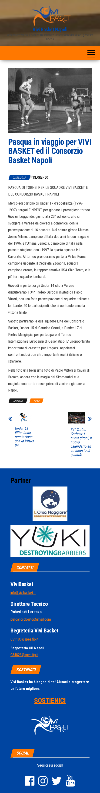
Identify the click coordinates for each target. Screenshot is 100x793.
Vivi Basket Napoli (50, 29)
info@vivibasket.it (23, 593)
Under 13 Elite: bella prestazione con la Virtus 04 (24, 437)
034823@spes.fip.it (24, 655)
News (36, 400)
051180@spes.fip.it (24, 639)
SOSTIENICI (50, 700)
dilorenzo (40, 177)
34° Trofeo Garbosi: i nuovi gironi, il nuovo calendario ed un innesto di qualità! (81, 442)
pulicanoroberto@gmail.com (30, 619)
